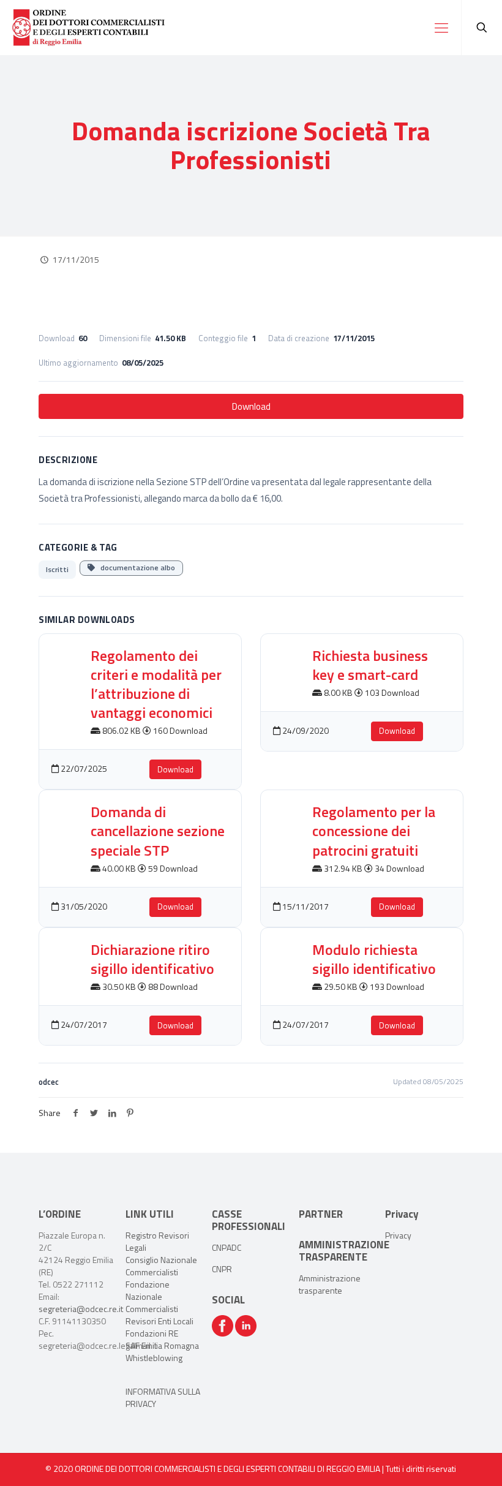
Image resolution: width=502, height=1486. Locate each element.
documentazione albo (135, 567)
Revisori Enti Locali (159, 1320)
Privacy (398, 1235)
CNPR (222, 1268)
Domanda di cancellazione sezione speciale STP (158, 831)
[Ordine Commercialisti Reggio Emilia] (88, 27)
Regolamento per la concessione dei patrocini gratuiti (373, 831)
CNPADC (226, 1247)
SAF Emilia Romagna (162, 1345)
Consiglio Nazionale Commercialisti (161, 1265)
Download (251, 406)
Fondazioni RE (152, 1333)
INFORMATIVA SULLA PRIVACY (163, 1397)
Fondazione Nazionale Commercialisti (152, 1296)
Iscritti (57, 569)
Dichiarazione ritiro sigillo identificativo (152, 958)
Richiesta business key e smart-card (370, 664)
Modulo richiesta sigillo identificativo (374, 958)
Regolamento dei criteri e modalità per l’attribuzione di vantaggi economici (156, 684)
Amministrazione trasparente (330, 1284)
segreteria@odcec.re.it (81, 1308)
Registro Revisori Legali (157, 1241)
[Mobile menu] (441, 27)
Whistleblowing (154, 1357)
